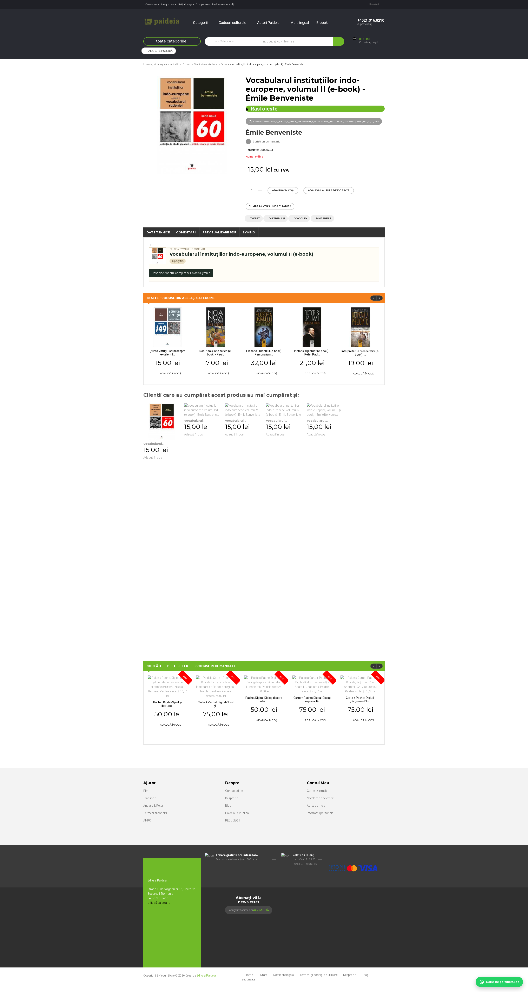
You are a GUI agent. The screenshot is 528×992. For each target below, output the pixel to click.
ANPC (147, 820)
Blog (228, 805)
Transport (149, 798)
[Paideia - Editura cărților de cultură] (161, 21)
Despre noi (232, 798)
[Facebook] (153, 916)
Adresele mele (316, 805)
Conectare (151, 4)
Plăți (146, 790)
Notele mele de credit (320, 798)
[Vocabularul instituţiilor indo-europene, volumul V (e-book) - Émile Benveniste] (243, 410)
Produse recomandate (215, 666)
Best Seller (177, 666)
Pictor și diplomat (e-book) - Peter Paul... (312, 352)
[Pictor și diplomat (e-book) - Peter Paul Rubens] (312, 326)
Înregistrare (167, 4)
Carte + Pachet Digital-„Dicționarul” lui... (360, 699)
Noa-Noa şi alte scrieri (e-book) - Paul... (215, 352)
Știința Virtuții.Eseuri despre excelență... (167, 352)
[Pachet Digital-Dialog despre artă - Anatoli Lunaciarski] (264, 684)
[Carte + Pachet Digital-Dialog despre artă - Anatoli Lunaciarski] (312, 684)
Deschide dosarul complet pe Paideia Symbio (181, 273)
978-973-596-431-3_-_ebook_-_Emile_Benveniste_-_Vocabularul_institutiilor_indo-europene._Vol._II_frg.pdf (316, 121)
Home (249, 975)
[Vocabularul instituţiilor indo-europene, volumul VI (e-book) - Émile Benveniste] (202, 410)
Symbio (249, 232)
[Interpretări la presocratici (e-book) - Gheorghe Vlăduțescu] (360, 327)
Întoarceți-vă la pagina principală (160, 64)
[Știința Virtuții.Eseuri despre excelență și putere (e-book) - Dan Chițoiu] (167, 326)
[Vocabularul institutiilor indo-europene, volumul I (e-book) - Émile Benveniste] (325, 410)
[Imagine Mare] (353, 855)
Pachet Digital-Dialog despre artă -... (263, 699)
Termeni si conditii (155, 813)
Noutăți (153, 666)
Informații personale (320, 813)
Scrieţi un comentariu (266, 141)
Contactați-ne (234, 790)
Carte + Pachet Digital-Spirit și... (216, 704)
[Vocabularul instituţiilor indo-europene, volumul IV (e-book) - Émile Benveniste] (284, 410)
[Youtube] (161, 916)
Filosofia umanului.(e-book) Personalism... (264, 352)
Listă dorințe (185, 4)
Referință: (252, 150)
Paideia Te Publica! (237, 813)
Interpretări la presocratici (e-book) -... (360, 352)
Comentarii (186, 232)
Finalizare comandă (223, 4)
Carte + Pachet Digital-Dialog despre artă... (312, 699)
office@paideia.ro (158, 902)
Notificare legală (284, 975)
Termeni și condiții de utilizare (319, 975)
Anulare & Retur (153, 805)
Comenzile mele (317, 790)
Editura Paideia (206, 975)
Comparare (202, 4)
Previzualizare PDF (219, 232)
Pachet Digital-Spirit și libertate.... (167, 704)
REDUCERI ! (232, 820)
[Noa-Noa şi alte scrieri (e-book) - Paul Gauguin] (216, 326)
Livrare (263, 975)
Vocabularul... (153, 444)
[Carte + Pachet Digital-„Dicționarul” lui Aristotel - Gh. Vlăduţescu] (360, 684)
